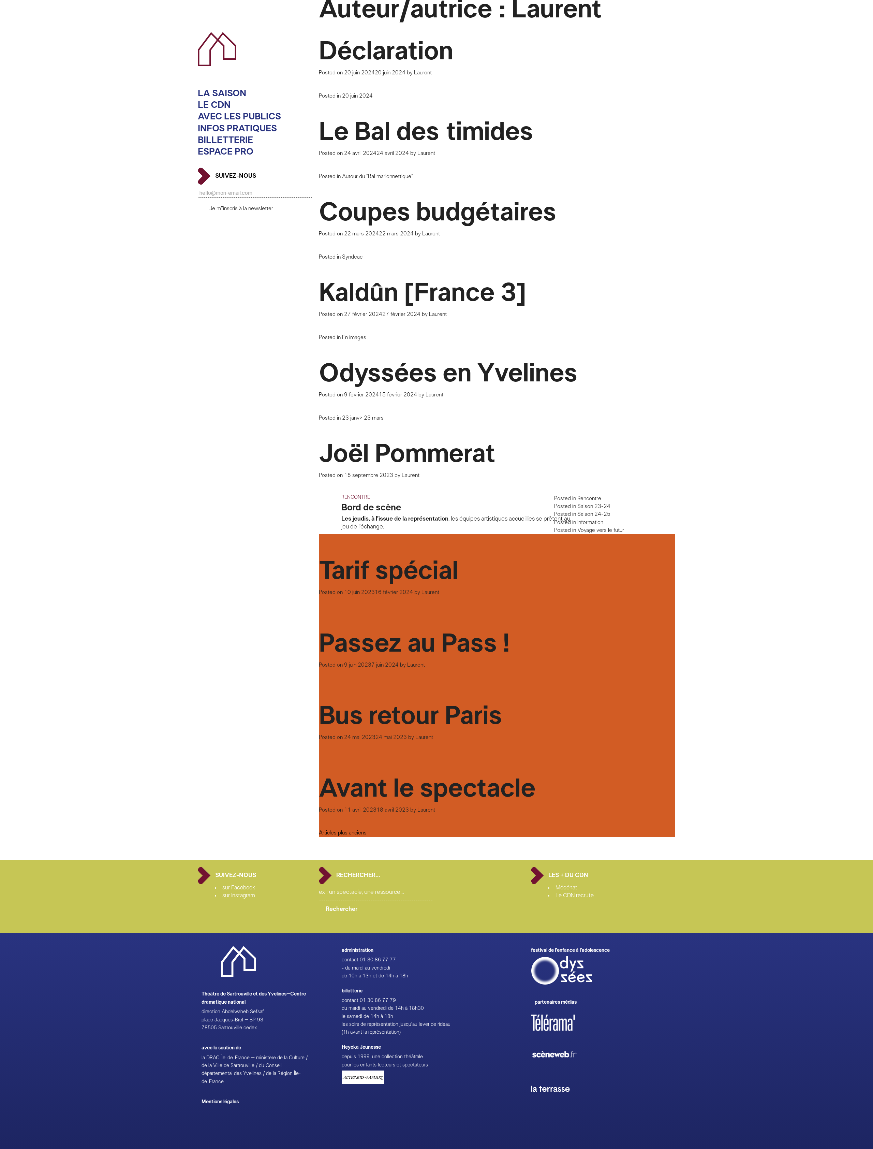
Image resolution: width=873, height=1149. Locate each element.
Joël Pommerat (407, 454)
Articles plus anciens (343, 832)
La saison (222, 93)
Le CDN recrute (575, 895)
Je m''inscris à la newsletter (241, 208)
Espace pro (225, 152)
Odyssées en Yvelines (448, 374)
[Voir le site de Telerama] (560, 1033)
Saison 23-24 (593, 506)
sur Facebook (238, 887)
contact (350, 959)
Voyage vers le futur (600, 530)
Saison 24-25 (593, 514)
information (590, 522)
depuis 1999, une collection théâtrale (382, 1056)
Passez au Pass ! (414, 644)
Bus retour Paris (410, 716)
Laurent (423, 72)
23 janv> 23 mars (363, 418)
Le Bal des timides (426, 132)
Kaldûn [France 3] (422, 293)
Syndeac (352, 257)
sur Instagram (238, 895)
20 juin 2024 (357, 96)
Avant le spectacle (427, 789)
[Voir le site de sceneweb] (560, 1068)
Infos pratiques (237, 128)
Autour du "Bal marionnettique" (377, 176)
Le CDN (214, 105)
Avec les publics (239, 116)
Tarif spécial (388, 571)
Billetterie (225, 140)
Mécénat (566, 887)
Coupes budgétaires (437, 213)
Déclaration (386, 51)
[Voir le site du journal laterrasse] (555, 1099)
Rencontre (589, 498)
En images (354, 337)
